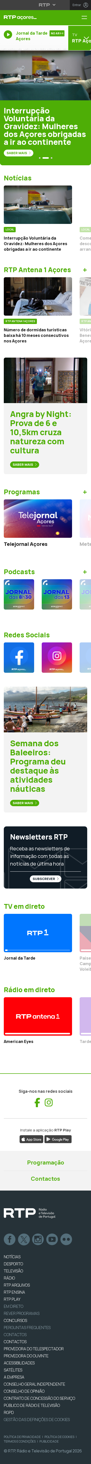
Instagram (38, 1240)
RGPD (9, 1412)
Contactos (45, 1178)
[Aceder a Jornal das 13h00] (57, 594)
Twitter (24, 1240)
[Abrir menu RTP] (45, 5)
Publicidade (49, 1441)
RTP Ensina (14, 1292)
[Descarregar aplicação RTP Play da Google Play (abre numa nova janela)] (58, 1139)
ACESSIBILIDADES (19, 1363)
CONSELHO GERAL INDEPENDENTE (34, 1384)
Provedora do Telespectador (34, 1349)
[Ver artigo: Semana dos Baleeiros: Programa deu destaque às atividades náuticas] (45, 709)
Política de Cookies (59, 1437)
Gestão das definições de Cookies (37, 1419)
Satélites (13, 1370)
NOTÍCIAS (12, 1257)
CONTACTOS (15, 1341)
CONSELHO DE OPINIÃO (24, 1391)
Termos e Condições (20, 1441)
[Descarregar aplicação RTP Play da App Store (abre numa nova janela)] (31, 1139)
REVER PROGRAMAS (21, 1313)
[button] (39, 158)
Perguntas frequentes (27, 1327)
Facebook (10, 1240)
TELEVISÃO (13, 1271)
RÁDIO (9, 1278)
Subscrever (44, 878)
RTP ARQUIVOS (17, 1285)
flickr (66, 1240)
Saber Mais (17, 153)
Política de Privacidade (22, 1437)
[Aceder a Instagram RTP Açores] (57, 657)
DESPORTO (13, 1264)
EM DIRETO (13, 1306)
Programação (45, 1162)
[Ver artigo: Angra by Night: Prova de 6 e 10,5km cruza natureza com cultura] (45, 380)
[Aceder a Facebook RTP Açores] (19, 657)
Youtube (52, 1240)
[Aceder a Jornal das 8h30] (19, 594)
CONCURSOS (15, 1320)
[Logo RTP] (29, 1213)
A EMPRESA (14, 1377)
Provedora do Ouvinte (26, 1356)
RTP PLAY (12, 1299)
